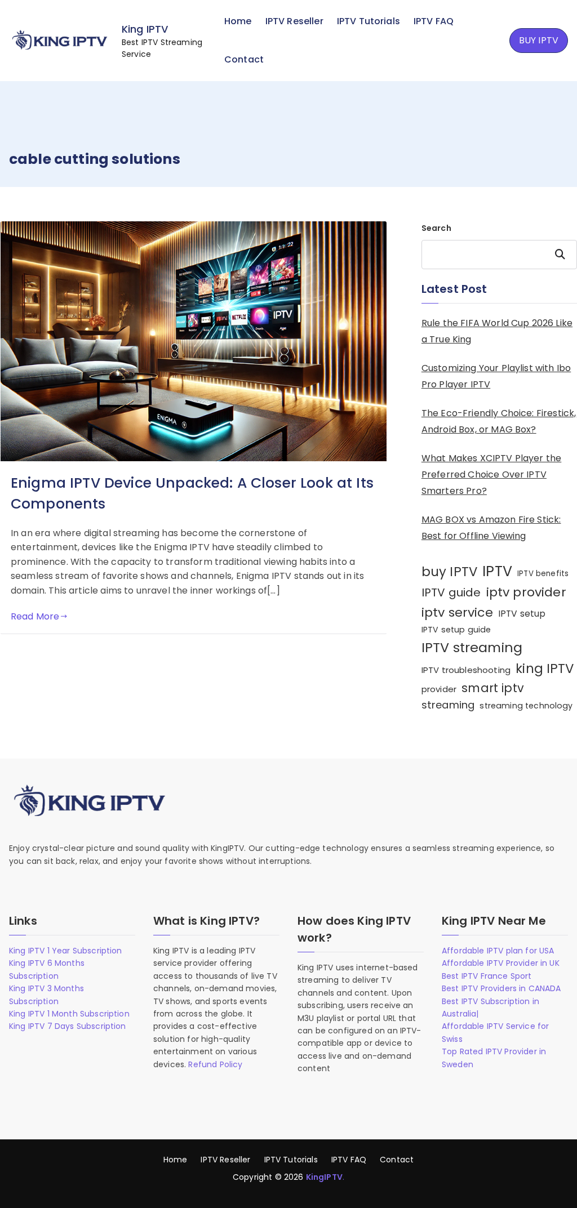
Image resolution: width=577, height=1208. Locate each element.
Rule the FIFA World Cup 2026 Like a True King (496, 331)
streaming (447, 705)
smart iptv (492, 688)
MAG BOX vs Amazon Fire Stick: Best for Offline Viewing (491, 527)
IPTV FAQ (434, 21)
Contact (244, 59)
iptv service (457, 612)
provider (438, 689)
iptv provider (526, 592)
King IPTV (145, 29)
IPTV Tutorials (368, 21)
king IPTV (545, 668)
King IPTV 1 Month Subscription (69, 1013)
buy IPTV (449, 572)
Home (238, 21)
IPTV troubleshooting (466, 670)
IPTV (497, 571)
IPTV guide (451, 592)
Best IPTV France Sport (487, 976)
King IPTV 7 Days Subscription (67, 1026)
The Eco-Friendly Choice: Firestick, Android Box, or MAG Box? (498, 421)
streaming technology (526, 705)
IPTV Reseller (294, 21)
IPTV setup (522, 613)
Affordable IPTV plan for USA (498, 950)
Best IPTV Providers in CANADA (501, 988)
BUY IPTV (538, 40)
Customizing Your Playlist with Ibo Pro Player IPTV (496, 376)
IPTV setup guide (456, 629)
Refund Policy (215, 1064)
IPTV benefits (543, 573)
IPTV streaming (471, 647)
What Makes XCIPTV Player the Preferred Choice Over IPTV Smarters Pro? (491, 474)
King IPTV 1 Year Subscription (65, 950)
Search (436, 228)
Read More (35, 616)
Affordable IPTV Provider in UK (501, 963)
